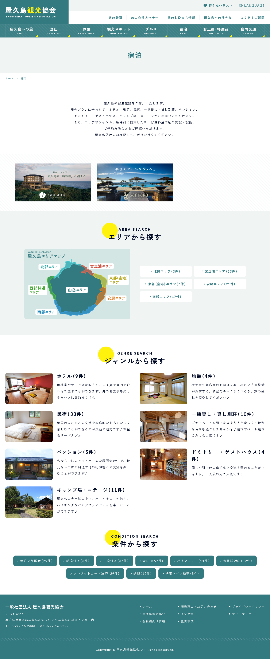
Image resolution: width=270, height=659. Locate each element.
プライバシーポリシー (248, 606)
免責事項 (187, 621)
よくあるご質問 (252, 18)
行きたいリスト (221, 5)
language (254, 5)
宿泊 (184, 31)
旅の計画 (115, 18)
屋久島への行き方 (218, 18)
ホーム (147, 606)
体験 (86, 31)
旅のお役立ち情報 (181, 18)
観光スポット (119, 31)
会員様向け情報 (153, 621)
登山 (54, 31)
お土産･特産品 (216, 31)
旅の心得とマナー (145, 18)
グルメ (151, 31)
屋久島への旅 (21, 31)
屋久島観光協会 (153, 614)
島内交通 (248, 31)
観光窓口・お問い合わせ (199, 606)
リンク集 (187, 614)
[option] (53, 182)
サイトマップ (242, 614)
